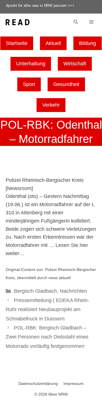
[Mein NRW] (17, 22)
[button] (76, 22)
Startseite (16, 43)
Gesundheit (66, 84)
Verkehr (51, 105)
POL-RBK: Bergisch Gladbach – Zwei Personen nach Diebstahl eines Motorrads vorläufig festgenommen (47, 337)
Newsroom (19, 188)
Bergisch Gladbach (35, 291)
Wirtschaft (74, 63)
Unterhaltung (30, 63)
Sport (29, 84)
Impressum (73, 383)
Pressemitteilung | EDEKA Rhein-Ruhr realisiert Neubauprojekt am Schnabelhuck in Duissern (47, 310)
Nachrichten (73, 291)
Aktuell (53, 43)
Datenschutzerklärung (38, 383)
